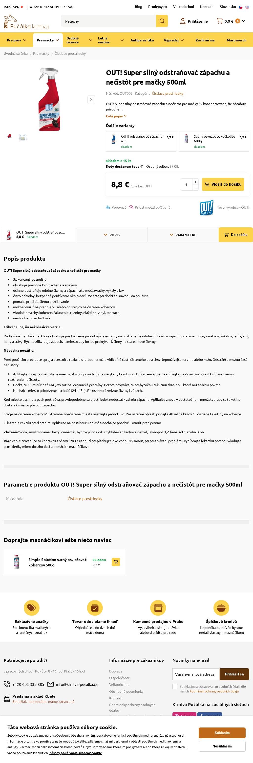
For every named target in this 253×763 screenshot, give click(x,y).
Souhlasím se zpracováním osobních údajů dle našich (213, 688)
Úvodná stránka (16, 53)
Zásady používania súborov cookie (75, 753)
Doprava (115, 671)
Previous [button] (7, 99)
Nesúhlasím (222, 746)
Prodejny (157, 6)
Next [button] (91, 99)
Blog (138, 6)
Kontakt (206, 6)
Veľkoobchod (119, 684)
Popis (114, 235)
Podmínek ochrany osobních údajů (214, 691)
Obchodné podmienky (126, 691)
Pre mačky (41, 53)
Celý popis (114, 116)
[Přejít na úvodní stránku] (26, 20)
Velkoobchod (183, 6)
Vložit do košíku (226, 184)
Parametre (185, 235)
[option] (49, 99)
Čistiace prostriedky (70, 53)
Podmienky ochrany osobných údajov (132, 707)
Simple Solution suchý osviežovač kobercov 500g (57, 562)
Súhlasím (222, 733)
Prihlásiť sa (234, 674)
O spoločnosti (120, 677)
